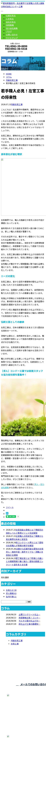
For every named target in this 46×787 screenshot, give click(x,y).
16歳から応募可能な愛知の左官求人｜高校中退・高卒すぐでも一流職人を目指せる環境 (24, 552)
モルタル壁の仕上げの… (29, 620)
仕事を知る (11, 15)
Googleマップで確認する (13, 757)
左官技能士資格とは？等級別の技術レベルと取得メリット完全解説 (24, 531)
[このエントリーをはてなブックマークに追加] (7, 513)
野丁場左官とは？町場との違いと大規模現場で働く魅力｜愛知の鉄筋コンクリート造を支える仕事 (24, 561)
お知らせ (11, 590)
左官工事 (15, 643)
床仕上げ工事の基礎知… (29, 623)
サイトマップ (12, 37)
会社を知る (11, 21)
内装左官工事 (12, 80)
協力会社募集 (12, 28)
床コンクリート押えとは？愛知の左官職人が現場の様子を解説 (24, 544)
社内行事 (11, 596)
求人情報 (11, 593)
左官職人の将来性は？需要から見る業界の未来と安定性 (24, 538)
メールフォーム (9, 54)
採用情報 (10, 25)
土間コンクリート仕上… (29, 614)
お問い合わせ (12, 34)
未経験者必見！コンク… (29, 617)
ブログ (9, 31)
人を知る (10, 18)
